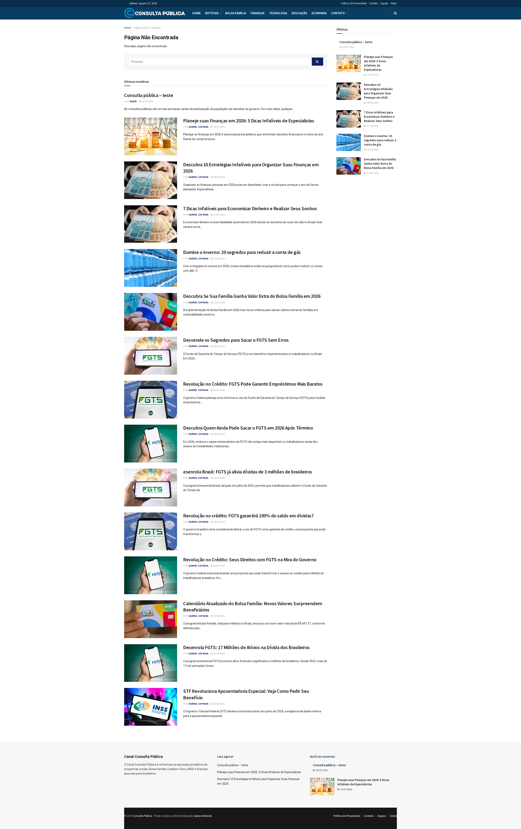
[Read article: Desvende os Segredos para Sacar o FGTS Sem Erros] (150, 356)
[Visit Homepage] (154, 13)
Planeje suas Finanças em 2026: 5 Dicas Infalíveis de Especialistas (248, 120)
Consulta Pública (142, 816)
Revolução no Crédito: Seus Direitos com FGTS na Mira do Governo (249, 559)
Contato (373, 3)
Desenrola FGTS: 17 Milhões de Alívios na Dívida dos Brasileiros (246, 647)
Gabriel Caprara (198, 127)
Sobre (394, 3)
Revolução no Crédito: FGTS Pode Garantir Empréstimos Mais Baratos (253, 384)
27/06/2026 (218, 214)
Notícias (212, 13)
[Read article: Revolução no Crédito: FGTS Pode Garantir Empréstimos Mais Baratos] (150, 400)
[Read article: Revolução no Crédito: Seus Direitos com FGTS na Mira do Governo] (150, 575)
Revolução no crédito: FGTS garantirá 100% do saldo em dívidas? (248, 515)
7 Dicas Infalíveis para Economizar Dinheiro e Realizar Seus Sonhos (250, 208)
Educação (299, 13)
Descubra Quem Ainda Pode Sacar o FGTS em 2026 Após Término (248, 428)
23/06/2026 (218, 478)
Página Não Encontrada (147, 27)
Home (196, 13)
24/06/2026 (218, 346)
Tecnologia (278, 13)
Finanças (258, 13)
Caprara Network (202, 816)
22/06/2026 (218, 616)
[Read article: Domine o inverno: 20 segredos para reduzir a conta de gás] (150, 268)
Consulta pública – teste (148, 95)
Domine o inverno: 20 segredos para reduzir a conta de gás (242, 252)
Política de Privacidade (354, 3)
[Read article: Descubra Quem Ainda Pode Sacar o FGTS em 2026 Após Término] (150, 443)
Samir (133, 101)
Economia (319, 13)
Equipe (384, 3)
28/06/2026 (218, 177)
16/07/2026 (218, 127)
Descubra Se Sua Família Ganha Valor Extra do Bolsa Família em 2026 (251, 296)
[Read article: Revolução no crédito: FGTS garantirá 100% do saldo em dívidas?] (150, 531)
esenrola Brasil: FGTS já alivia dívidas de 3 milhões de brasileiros (247, 472)
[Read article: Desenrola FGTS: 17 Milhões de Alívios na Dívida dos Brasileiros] (150, 663)
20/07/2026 (147, 101)
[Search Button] (395, 13)
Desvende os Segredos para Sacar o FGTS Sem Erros (236, 340)
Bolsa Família (235, 13)
